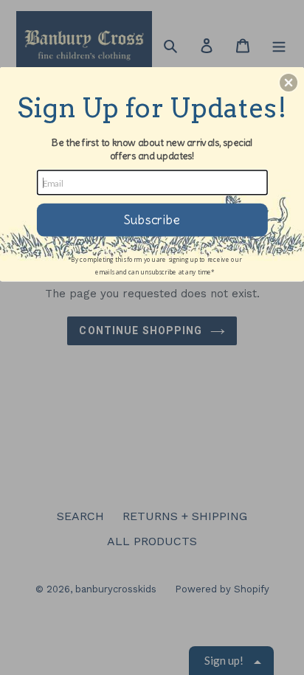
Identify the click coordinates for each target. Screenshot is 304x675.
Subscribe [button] (152, 219)
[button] (288, 82)
